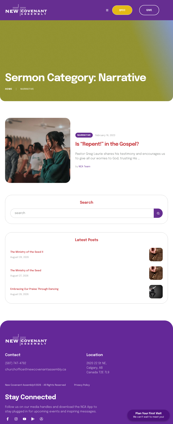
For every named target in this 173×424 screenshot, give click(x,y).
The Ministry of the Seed (25, 270)
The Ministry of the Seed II (26, 252)
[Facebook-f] (7, 419)
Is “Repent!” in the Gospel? (107, 144)
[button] (122, 10)
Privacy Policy (82, 385)
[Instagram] (16, 419)
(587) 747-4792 (15, 363)
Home (8, 89)
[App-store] (41, 419)
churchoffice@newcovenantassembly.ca (35, 369)
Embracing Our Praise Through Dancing (34, 289)
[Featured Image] (37, 150)
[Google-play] (33, 419)
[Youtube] (24, 419)
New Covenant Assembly (19, 385)
